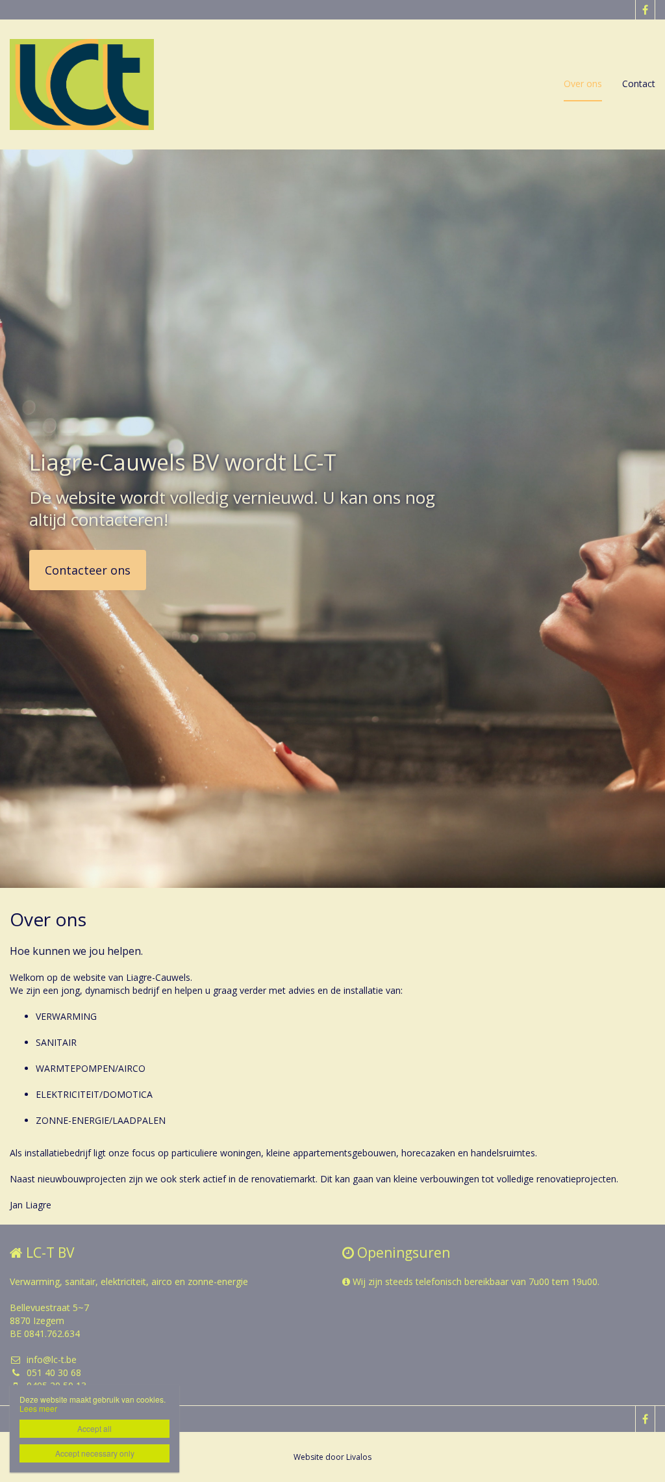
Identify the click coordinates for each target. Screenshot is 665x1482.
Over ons (583, 83)
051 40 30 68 (54, 1372)
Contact (638, 83)
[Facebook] (645, 10)
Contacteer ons (88, 570)
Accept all (94, 1428)
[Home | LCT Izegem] (101, 84)
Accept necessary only (94, 1453)
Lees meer (38, 1408)
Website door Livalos (332, 1456)
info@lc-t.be (52, 1359)
